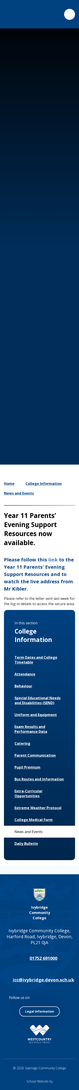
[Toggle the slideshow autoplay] (54, 415)
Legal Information (39, 1011)
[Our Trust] (39, 1034)
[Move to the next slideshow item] (41, 415)
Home (9, 483)
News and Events (19, 493)
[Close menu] (69, 14)
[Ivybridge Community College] (14, 14)
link (53, 559)
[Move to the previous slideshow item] (27, 415)
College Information (43, 483)
